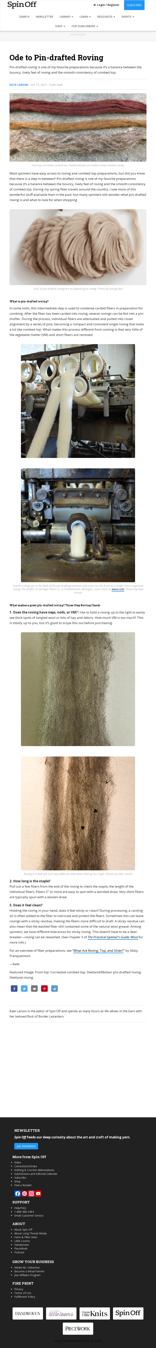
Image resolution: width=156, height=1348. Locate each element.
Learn (84, 16)
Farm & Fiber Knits (25, 1237)
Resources (105, 16)
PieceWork (20, 1248)
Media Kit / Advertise (27, 1267)
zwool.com (118, 589)
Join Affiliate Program (27, 1275)
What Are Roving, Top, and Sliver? (98, 950)
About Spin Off (23, 1229)
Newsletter (44, 16)
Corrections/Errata (25, 1166)
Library (65, 16)
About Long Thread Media (30, 1233)
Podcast (19, 1252)
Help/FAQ (20, 1208)
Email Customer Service (28, 1215)
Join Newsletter (26, 1146)
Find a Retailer (23, 1185)
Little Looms (22, 1241)
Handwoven (21, 1245)
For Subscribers (84, 26)
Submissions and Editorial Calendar (35, 1174)
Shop (59, 26)
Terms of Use (22, 1293)
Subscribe (134, 5)
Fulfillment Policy (24, 1296)
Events (127, 16)
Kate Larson (19, 85)
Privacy (18, 1289)
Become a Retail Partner (29, 1271)
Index (17, 1162)
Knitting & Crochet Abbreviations (34, 1170)
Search (24, 16)
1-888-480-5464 (24, 1212)
